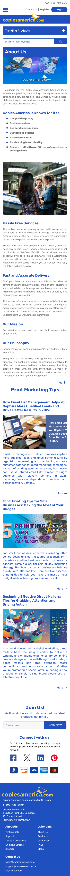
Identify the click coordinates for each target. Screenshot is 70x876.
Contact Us (31, 9)
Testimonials (12, 832)
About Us (43, 832)
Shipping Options (14, 844)
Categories (43, 840)
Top (60, 382)
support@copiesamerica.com (21, 866)
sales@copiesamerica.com (19, 862)
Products (43, 836)
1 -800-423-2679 (13, 804)
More (60, 493)
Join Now (55, 725)
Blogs (41, 849)
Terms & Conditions (15, 840)
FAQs (40, 844)
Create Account (13, 870)
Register (44, 9)
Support (9, 836)
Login (59, 9)
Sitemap (9, 849)
